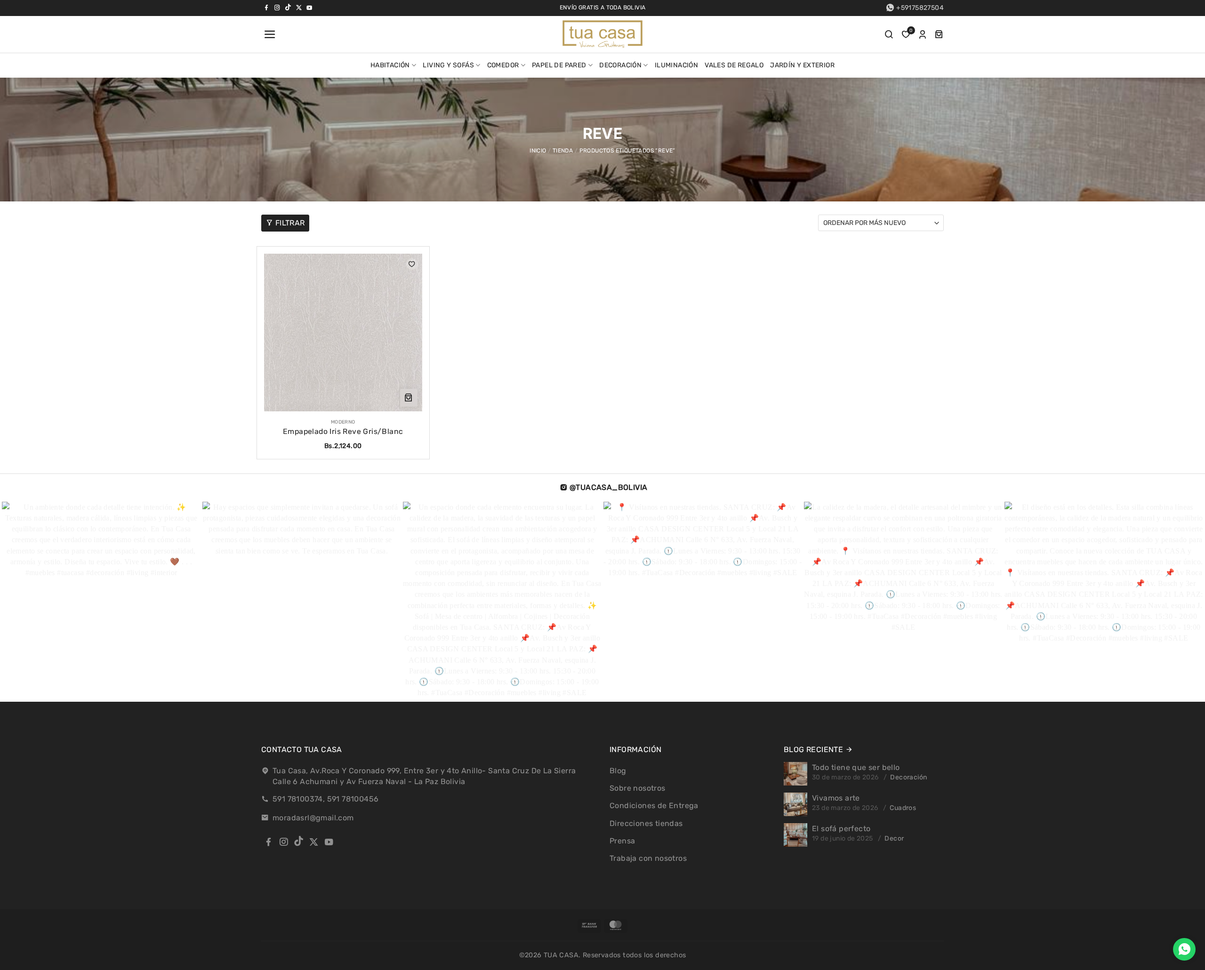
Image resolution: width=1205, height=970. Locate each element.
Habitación (390, 65)
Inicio (538, 150)
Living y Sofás (448, 65)
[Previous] (35, 601)
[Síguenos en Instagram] (277, 7)
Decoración (620, 65)
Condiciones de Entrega (654, 805)
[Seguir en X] (299, 7)
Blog (618, 770)
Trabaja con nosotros (648, 858)
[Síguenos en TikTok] (288, 7)
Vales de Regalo (734, 65)
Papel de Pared (559, 65)
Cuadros (903, 808)
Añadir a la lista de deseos (412, 264)
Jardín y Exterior (802, 65)
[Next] (1157, 601)
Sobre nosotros (638, 788)
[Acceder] (922, 34)
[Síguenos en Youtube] (309, 7)
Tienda (563, 150)
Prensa (622, 840)
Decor (894, 838)
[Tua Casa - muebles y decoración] (602, 34)
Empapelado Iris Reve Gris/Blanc (343, 431)
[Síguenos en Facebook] (266, 7)
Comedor (503, 65)
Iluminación (676, 65)
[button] (268, 34)
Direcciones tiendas (646, 823)
